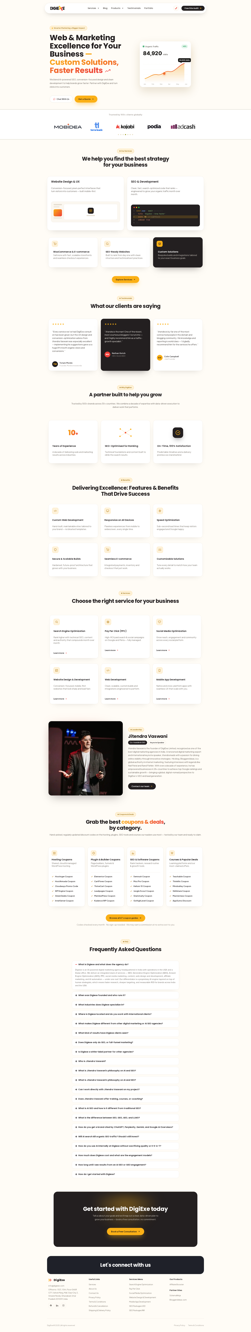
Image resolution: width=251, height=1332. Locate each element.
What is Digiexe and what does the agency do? (103, 964)
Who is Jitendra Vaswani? (92, 1061)
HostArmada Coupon (65, 881)
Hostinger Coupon (64, 876)
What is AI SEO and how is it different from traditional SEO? (109, 1108)
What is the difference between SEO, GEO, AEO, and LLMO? (109, 1117)
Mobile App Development (140, 1301)
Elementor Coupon (103, 876)
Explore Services (124, 279)
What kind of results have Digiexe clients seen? (103, 1032)
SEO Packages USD (137, 1306)
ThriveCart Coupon (103, 886)
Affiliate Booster (177, 1284)
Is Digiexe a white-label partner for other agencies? (106, 1051)
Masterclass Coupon (182, 896)
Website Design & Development (142, 1297)
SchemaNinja (175, 1295)
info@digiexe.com (56, 1286)
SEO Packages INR (137, 1310)
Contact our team (140, 786)
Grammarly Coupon (142, 896)
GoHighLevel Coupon (143, 900)
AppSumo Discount (182, 900)
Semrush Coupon (141, 876)
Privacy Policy (95, 1297)
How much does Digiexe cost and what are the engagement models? (115, 1155)
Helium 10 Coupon (142, 886)
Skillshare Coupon (181, 891)
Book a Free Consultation (124, 1231)
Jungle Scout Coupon (143, 891)
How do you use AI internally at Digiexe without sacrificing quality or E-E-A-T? (119, 1145)
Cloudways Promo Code (66, 886)
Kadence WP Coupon (104, 900)
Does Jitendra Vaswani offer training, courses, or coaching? (110, 1098)
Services (92, 8)
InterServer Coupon (64, 900)
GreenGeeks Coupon (65, 896)
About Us (93, 1289)
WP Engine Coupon (64, 891)
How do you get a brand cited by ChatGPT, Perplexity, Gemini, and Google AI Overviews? (125, 1127)
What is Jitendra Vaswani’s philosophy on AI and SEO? (107, 1070)
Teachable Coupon (182, 876)
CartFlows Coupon (103, 881)
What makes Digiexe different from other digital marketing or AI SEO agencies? (120, 1023)
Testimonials (134, 8)
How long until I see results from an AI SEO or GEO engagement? (112, 1164)
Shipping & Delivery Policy (100, 1310)
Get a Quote (84, 99)
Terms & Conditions (97, 1301)
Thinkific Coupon (181, 881)
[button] (118, 134)
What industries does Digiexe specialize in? (101, 1004)
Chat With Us (63, 99)
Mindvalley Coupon (182, 886)
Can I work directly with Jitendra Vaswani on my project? (109, 1089)
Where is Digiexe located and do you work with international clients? (115, 1014)
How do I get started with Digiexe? (96, 1174)
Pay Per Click (134, 1289)
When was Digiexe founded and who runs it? (102, 995)
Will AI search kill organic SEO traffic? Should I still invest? (108, 1136)
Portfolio (148, 8)
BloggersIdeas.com (178, 1300)
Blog (105, 8)
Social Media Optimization (140, 1293)
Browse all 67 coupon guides (124, 918)
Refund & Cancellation (98, 1306)
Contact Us (94, 1293)
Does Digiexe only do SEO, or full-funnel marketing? (105, 1042)
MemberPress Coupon (104, 896)
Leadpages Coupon (103, 891)
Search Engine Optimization (141, 1284)
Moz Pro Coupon (141, 881)
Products (115, 8)
